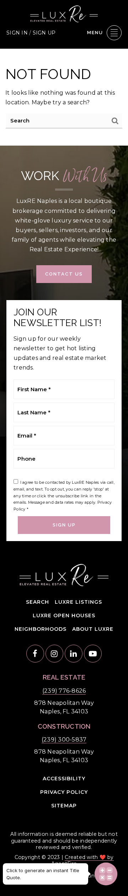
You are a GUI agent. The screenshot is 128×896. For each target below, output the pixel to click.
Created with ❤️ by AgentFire (82, 860)
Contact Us (64, 274)
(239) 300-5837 (64, 739)
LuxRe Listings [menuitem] (78, 602)
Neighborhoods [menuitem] (40, 629)
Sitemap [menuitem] (64, 805)
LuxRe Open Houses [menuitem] (64, 615)
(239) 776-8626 (64, 690)
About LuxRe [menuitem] (92, 629)
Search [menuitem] (37, 602)
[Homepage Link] (64, 13)
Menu (95, 32)
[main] (64, 97)
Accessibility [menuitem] (64, 778)
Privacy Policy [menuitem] (64, 792)
